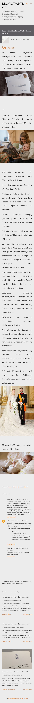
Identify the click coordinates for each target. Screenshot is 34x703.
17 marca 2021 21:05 (19, 533)
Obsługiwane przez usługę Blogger (18, 698)
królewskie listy (14, 487)
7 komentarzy (6, 641)
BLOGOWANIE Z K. (13, 5)
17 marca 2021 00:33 (22, 499)
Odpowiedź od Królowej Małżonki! (15, 671)
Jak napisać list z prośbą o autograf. (15, 597)
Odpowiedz (11, 517)
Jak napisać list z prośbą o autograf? (15, 624)
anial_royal (10, 521)
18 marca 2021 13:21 (22, 548)
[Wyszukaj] (27, 3)
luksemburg (24, 487)
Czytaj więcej (27, 614)
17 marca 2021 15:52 (21, 521)
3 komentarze (6, 614)
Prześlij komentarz (8, 689)
